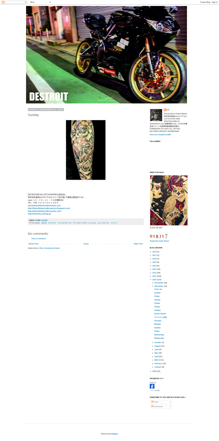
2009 (154, 371)
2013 (154, 269)
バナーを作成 (155, 390)
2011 (154, 276)
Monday (157, 324)
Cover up (158, 289)
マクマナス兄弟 (160, 317)
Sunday (157, 293)
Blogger (114, 434)
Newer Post (33, 244)
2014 (154, 266)
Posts (156, 402)
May (156, 353)
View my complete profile (160, 135)
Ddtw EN (153, 382)
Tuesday (157, 321)
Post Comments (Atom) (50, 248)
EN (168, 110)
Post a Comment (39, 239)
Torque (157, 303)
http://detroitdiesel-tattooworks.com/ (45, 211)
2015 (154, 262)
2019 (154, 252)
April (156, 356)
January (158, 367)
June (156, 349)
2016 (154, 259)
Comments (158, 406)
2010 (154, 280)
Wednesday (159, 335)
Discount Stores (162, 241)
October (158, 342)
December (159, 283)
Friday (157, 296)
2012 (154, 273)
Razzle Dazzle (160, 314)
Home (86, 244)
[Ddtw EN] (152, 388)
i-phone (157, 300)
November (159, 286)
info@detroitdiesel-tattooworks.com (46, 205)
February (158, 364)
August (157, 346)
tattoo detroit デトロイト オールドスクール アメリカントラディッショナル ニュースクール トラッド (77, 223)
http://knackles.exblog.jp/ (40, 214)
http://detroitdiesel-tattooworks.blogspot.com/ (49, 208)
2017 (154, 255)
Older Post (138, 244)
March (157, 360)
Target (152, 241)
